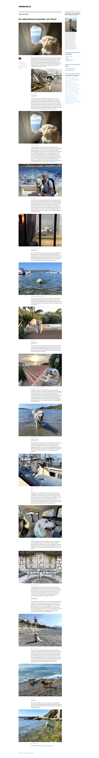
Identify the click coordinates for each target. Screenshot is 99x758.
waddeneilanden (68, 103)
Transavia (40, 150)
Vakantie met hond (24, 63)
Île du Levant (54, 161)
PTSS (71, 96)
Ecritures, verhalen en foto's (70, 68)
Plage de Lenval (46, 602)
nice (26, 67)
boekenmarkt (70, 79)
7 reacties (20, 68)
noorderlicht (77, 92)
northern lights (76, 94)
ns (65, 96)
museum (69, 92)
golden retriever (21, 66)
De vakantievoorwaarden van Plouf (37, 19)
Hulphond (67, 58)
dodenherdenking (68, 83)
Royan (20, 60)
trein (71, 99)
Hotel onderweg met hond (70, 69)
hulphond (69, 88)
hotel (35, 541)
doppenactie (75, 83)
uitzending (74, 99)
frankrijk (24, 65)
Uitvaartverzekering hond (70, 70)
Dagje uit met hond (69, 56)
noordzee (71, 94)
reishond (74, 96)
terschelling (67, 99)
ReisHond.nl (21, 753)
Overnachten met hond (70, 59)
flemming (70, 85)
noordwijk (67, 94)
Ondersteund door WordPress (29, 753)
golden (78, 85)
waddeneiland (77, 101)
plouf (68, 96)
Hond (19, 63)
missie (66, 92)
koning (66, 90)
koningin (70, 90)
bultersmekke (76, 79)
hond (25, 66)
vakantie (66, 101)
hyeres (20, 67)
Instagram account (49, 745)
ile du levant (23, 67)
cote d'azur (20, 65)
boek (66, 79)
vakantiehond (71, 101)
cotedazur (67, 81)
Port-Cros (42, 447)
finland (66, 85)
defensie (71, 81)
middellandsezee (75, 90)
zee (72, 103)
